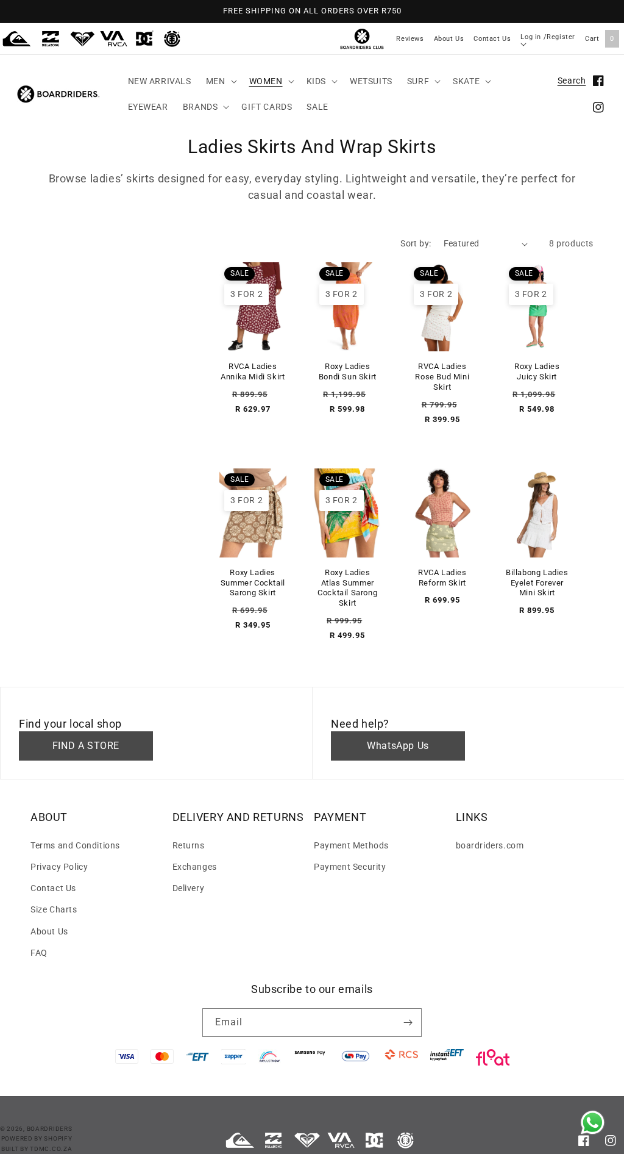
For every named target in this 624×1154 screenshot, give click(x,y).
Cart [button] (599, 39)
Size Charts (53, 909)
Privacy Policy (59, 867)
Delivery (188, 888)
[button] (220, 81)
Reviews (410, 39)
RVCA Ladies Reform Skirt (442, 577)
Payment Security (350, 867)
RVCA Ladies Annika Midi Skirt (253, 371)
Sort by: (415, 243)
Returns (188, 845)
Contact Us (492, 39)
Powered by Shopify (37, 1138)
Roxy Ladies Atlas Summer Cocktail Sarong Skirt (347, 588)
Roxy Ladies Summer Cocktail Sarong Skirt (253, 583)
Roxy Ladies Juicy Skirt (537, 371)
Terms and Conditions (75, 845)
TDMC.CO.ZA (51, 1148)
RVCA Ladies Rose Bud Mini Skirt (442, 377)
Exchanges (194, 867)
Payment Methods (351, 845)
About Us (449, 39)
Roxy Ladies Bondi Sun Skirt (348, 371)
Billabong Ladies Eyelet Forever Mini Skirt (537, 583)
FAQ (39, 953)
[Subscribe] (407, 1022)
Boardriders (50, 1128)
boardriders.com (490, 845)
